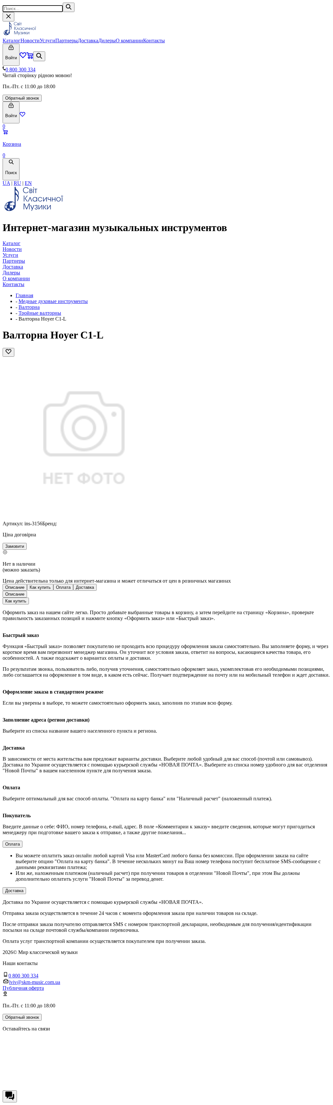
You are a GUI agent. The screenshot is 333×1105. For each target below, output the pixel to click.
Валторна (29, 307)
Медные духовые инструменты (53, 301)
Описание (14, 587)
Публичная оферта (23, 988)
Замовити (14, 546)
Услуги (47, 40)
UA (6, 183)
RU (17, 183)
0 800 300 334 (20, 69)
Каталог (11, 40)
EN (28, 183)
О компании (129, 40)
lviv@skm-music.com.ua (34, 982)
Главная (24, 295)
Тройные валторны (40, 313)
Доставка (88, 40)
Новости (30, 40)
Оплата (63, 587)
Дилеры (107, 40)
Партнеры (66, 40)
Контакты (154, 40)
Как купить (40, 587)
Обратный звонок (22, 98)
